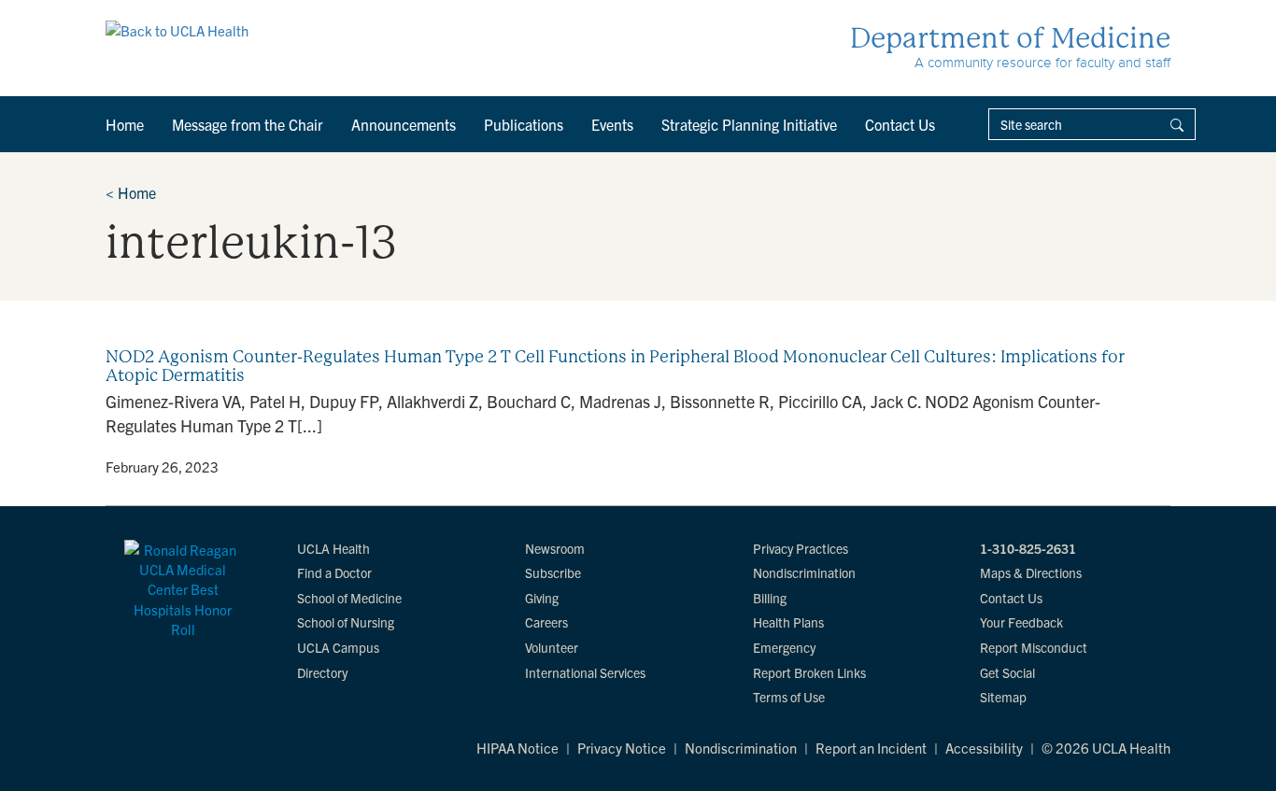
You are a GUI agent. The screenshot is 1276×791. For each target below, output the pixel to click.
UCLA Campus (338, 647)
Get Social (1007, 672)
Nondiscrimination (804, 572)
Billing (770, 597)
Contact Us (900, 124)
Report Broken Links (809, 672)
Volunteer (551, 647)
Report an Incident (871, 747)
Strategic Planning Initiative (749, 124)
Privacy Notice (621, 747)
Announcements (403, 124)
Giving (542, 597)
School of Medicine (349, 597)
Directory (322, 672)
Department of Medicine (1010, 37)
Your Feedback (1021, 622)
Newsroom (555, 548)
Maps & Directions (1031, 572)
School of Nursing (345, 622)
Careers (546, 622)
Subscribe (553, 572)
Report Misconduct (1033, 647)
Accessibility (984, 747)
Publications (523, 124)
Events (612, 124)
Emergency (784, 647)
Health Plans (788, 622)
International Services (585, 672)
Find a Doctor (334, 572)
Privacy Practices (800, 548)
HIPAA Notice (517, 747)
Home (125, 124)
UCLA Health (333, 548)
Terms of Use (789, 696)
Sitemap (1003, 696)
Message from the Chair (247, 124)
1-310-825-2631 (1028, 548)
